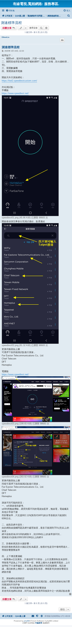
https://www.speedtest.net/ (15, 93)
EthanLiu (5, 37)
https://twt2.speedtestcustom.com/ (19, 80)
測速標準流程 (11, 23)
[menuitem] (10, 10)
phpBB (27, 621)
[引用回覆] (62, 40)
